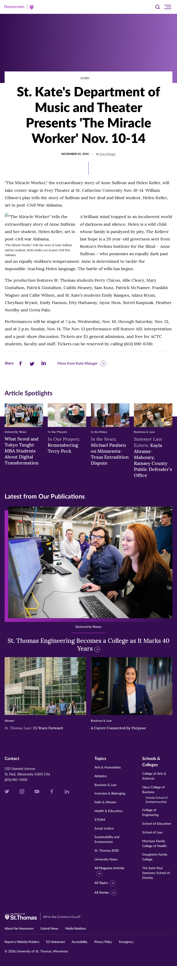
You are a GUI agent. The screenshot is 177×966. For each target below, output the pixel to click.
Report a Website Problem (22, 942)
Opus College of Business (155, 794)
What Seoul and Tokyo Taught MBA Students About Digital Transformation (21, 451)
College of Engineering (150, 813)
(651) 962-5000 (16, 780)
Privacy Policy (103, 942)
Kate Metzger (108, 154)
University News (106, 859)
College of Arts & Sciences (154, 776)
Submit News (49, 928)
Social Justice (104, 828)
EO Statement (55, 942)
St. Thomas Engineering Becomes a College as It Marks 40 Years (88, 644)
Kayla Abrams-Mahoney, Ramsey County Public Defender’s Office (153, 457)
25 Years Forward (34, 728)
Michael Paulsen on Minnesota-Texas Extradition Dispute (110, 451)
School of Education (156, 823)
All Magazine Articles (109, 868)
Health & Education (108, 811)
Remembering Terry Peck (64, 445)
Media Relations (75, 928)
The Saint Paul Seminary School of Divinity (156, 873)
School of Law (152, 832)
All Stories (101, 892)
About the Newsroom (19, 928)
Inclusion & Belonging (109, 793)
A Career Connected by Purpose (119, 728)
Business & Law (105, 785)
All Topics (101, 883)
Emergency (126, 942)
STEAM (99, 819)
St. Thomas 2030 (106, 850)
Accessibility (79, 942)
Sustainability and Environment (106, 840)
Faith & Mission (105, 802)
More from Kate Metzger (77, 363)
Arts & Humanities (107, 767)
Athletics (100, 776)
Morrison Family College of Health (154, 844)
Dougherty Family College (154, 857)
